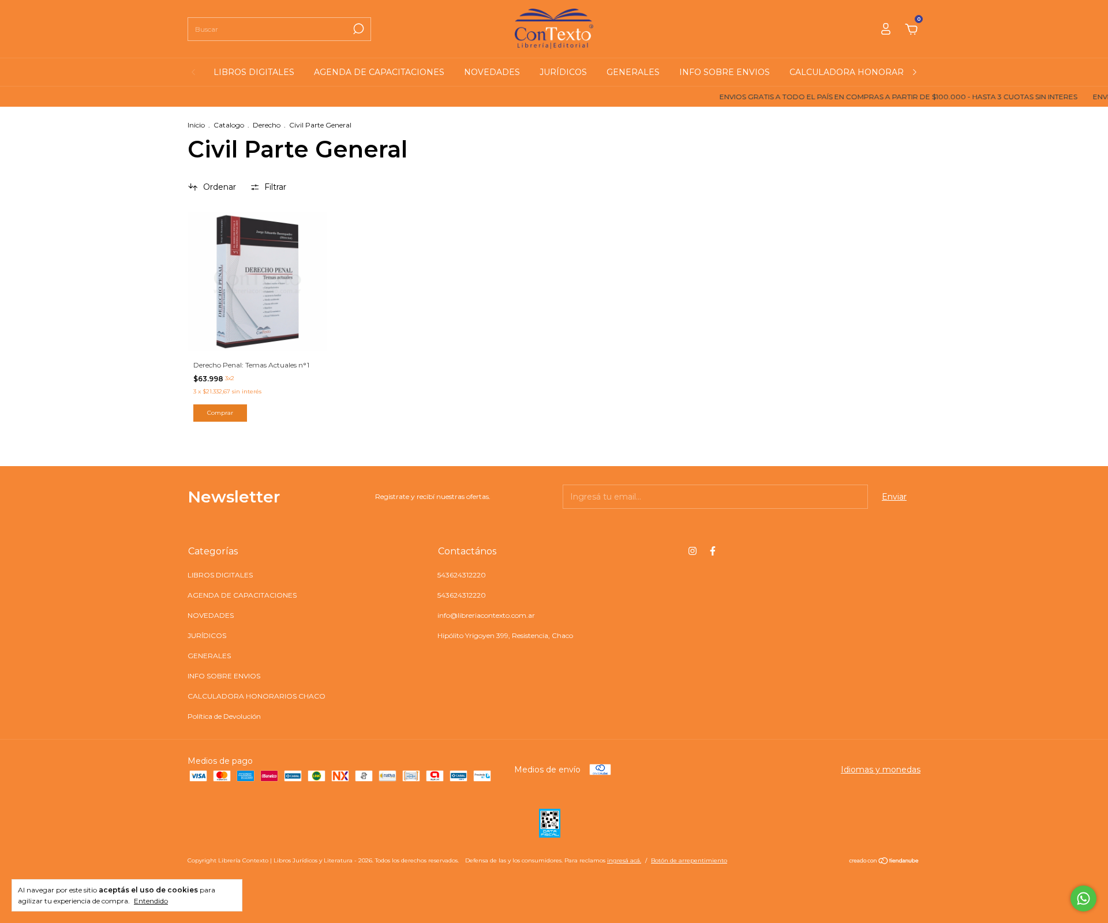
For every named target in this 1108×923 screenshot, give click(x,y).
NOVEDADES (492, 72)
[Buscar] (357, 28)
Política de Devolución (224, 716)
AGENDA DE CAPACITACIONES (379, 72)
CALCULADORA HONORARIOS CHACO (870, 72)
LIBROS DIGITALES (254, 72)
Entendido (151, 900)
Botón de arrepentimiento (689, 860)
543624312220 (461, 575)
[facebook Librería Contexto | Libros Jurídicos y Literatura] (712, 551)
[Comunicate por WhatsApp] (1083, 898)
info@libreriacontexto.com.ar (486, 615)
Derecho (266, 125)
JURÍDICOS (563, 72)
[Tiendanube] (884, 862)
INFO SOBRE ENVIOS (724, 72)
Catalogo (229, 125)
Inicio (196, 125)
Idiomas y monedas (880, 769)
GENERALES (633, 72)
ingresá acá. (624, 860)
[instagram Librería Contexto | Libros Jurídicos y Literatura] (692, 551)
